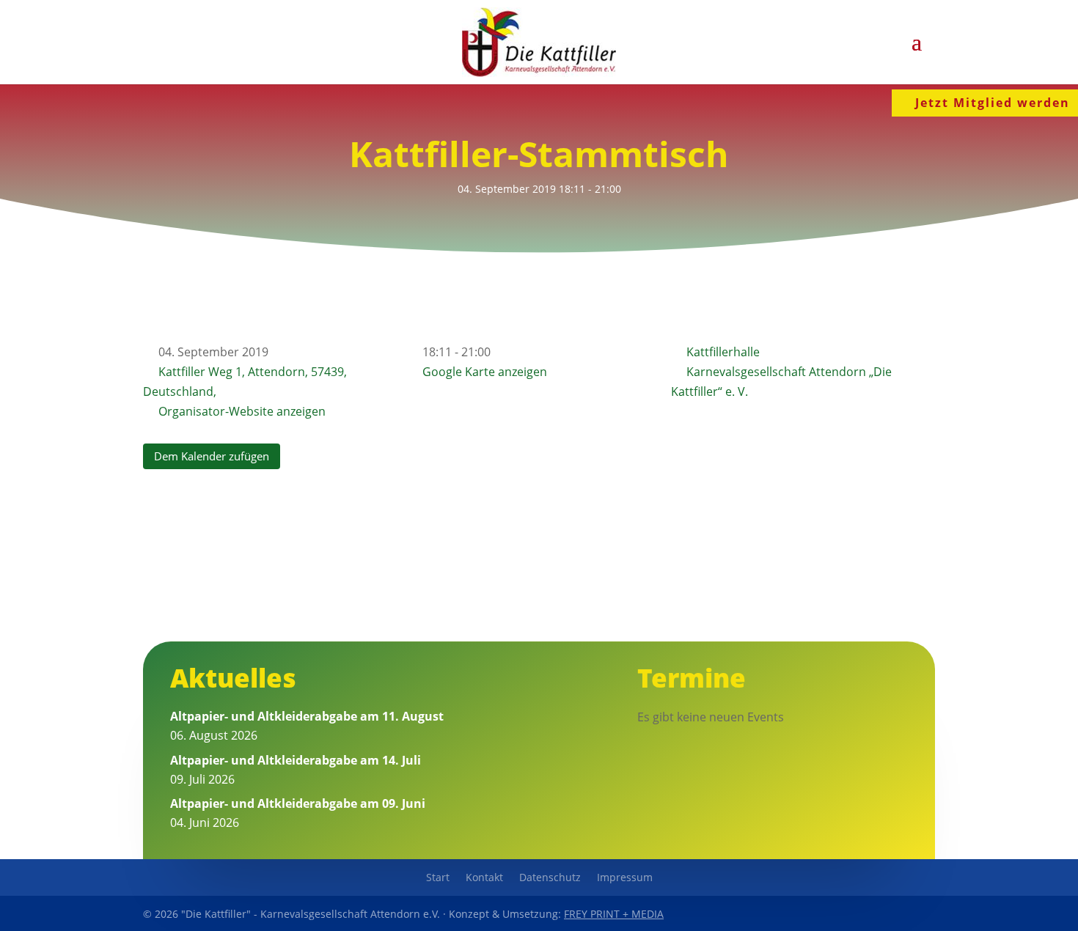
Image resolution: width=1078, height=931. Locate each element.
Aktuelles (233, 677)
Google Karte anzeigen (484, 372)
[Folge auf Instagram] (922, 913)
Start (438, 878)
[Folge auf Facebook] (854, 913)
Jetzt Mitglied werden (992, 103)
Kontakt (484, 878)
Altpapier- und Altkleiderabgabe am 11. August (307, 716)
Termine (691, 677)
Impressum (625, 878)
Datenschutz (550, 878)
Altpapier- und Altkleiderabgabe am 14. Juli (295, 760)
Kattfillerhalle (723, 352)
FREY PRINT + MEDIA (614, 914)
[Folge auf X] (888, 913)
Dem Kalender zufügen (211, 456)
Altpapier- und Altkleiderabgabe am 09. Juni (297, 803)
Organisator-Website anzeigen (242, 411)
